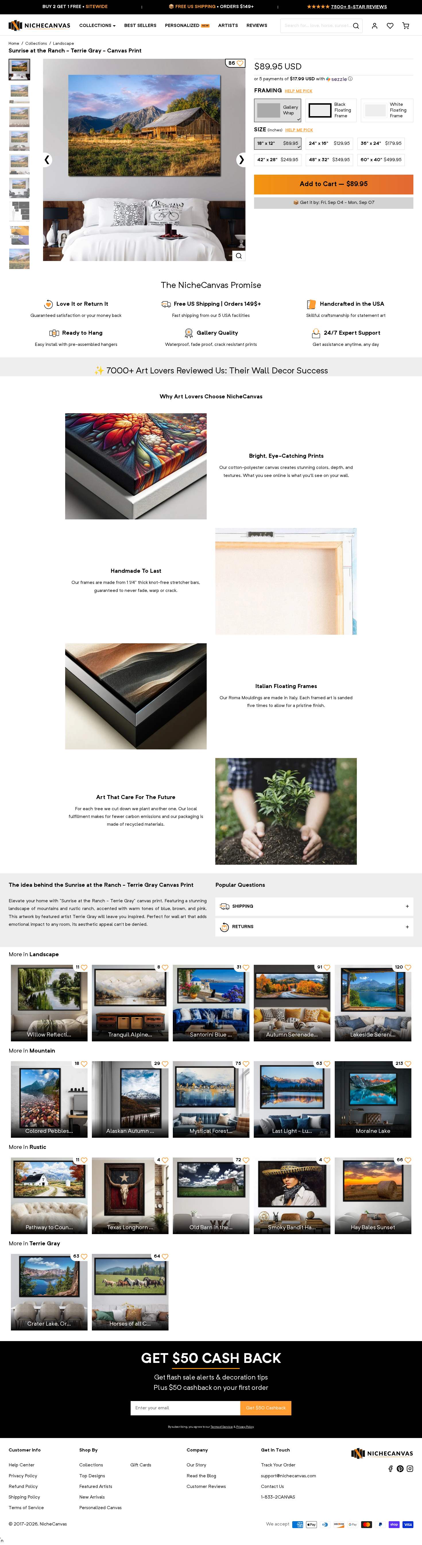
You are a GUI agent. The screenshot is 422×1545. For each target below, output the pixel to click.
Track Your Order (278, 1465)
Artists (228, 26)
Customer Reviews (206, 1486)
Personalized (182, 26)
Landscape (63, 44)
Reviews (257, 26)
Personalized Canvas (100, 1508)
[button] (333, 79)
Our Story (196, 1465)
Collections (95, 26)
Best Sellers (140, 26)
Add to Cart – (334, 184)
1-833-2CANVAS (278, 1497)
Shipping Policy (24, 1497)
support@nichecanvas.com (288, 1476)
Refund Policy (23, 1486)
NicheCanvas (53, 1524)
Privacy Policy (244, 1426)
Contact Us (272, 1486)
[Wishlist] (390, 26)
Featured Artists (95, 1486)
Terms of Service (222, 1426)
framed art (321, 698)
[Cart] (405, 26)
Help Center (21, 1465)
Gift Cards (140, 1465)
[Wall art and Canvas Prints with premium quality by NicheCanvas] (40, 26)
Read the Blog (201, 1476)
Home (14, 44)
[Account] (374, 26)
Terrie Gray (44, 1244)
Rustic (37, 1147)
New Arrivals (92, 1497)
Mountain (42, 1051)
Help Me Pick (298, 91)
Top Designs (92, 1476)
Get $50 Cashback (266, 1408)
